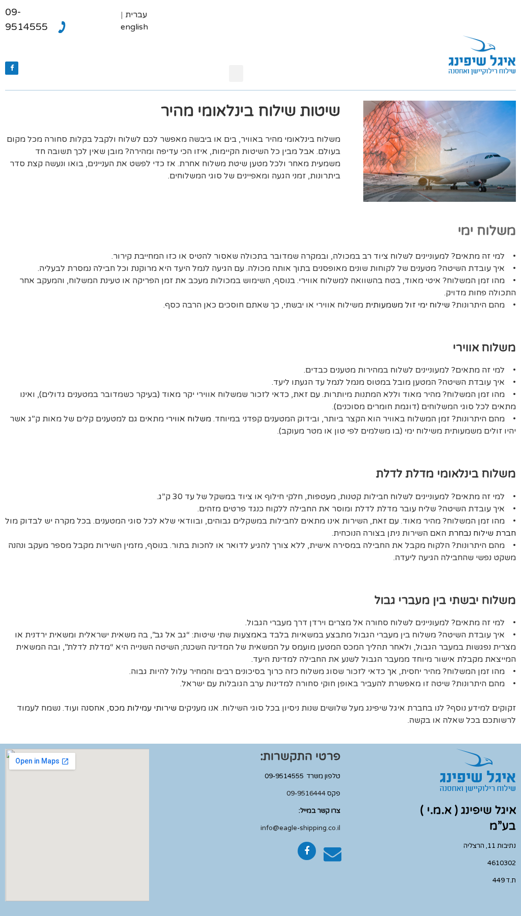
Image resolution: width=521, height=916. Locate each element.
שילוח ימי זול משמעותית (407, 305)
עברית (136, 15)
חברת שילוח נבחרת (482, 533)
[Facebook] (11, 68)
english (134, 27)
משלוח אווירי (188, 419)
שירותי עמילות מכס (143, 708)
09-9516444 (306, 793)
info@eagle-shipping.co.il (300, 828)
